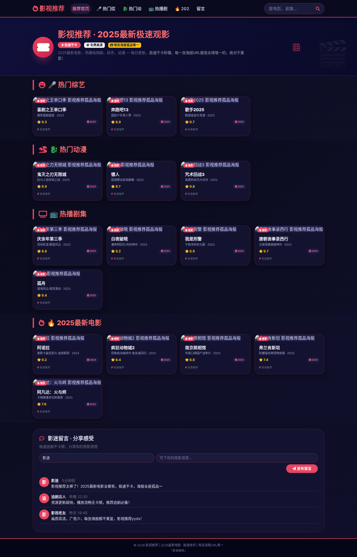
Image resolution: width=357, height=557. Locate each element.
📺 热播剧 (158, 8)
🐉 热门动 (132, 8)
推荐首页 (80, 8)
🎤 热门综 (105, 8)
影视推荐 (51, 8)
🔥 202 (182, 8)
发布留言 (304, 468)
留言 (201, 8)
